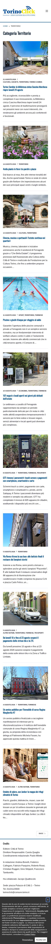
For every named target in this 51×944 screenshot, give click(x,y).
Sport (21, 315)
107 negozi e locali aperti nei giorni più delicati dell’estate (23, 397)
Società (14, 82)
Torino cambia (35, 82)
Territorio (24, 82)
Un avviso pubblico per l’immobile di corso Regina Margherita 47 (24, 711)
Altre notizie (9, 633)
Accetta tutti (41, 940)
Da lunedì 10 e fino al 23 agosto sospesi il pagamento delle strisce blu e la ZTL (20, 639)
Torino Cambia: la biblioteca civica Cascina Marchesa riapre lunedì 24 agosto (25, 88)
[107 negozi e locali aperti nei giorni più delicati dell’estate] (25, 369)
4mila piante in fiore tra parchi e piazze (19, 169)
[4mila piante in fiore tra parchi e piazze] (25, 142)
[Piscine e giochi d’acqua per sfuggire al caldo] (25, 293)
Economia (23, 391)
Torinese (39, 315)
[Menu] (47, 11)
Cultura (7, 82)
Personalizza (27, 940)
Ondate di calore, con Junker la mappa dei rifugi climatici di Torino (23, 793)
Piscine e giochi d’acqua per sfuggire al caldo (22, 320)
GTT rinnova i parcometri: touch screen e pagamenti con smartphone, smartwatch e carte (25, 479)
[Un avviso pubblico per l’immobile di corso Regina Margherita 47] (25, 683)
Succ (41, 833)
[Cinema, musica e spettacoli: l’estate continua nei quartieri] (25, 211)
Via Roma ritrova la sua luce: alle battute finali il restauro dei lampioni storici (23, 558)
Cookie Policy (29, 934)
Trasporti (41, 473)
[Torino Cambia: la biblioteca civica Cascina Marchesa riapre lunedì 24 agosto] (25, 57)
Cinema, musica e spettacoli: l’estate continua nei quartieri (24, 239)
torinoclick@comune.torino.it (16, 892)
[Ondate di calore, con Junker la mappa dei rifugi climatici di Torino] (25, 765)
